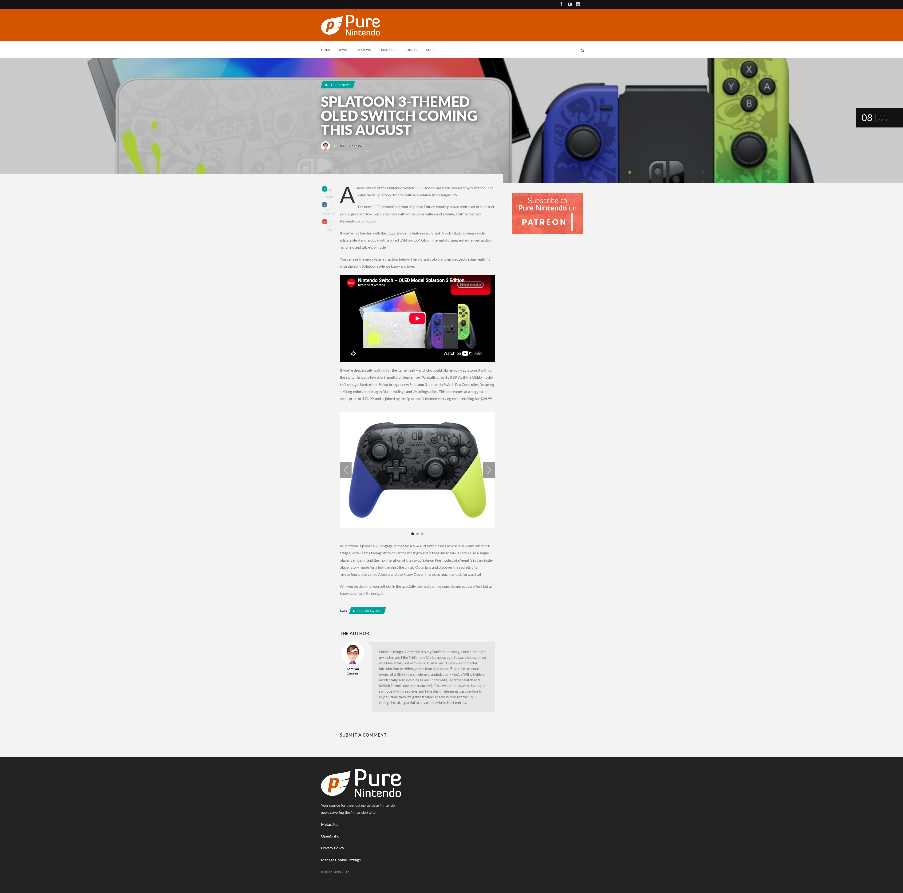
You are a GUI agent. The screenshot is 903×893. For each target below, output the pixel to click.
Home (326, 50)
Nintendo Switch (367, 610)
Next (489, 470)
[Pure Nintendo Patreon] (547, 213)
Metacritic (329, 824)
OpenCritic (330, 836)
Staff (430, 50)
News (342, 50)
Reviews (364, 50)
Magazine (389, 50)
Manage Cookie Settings (341, 859)
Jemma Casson (351, 145)
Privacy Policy (332, 847)
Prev (346, 470)
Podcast (412, 50)
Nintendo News (338, 84)
